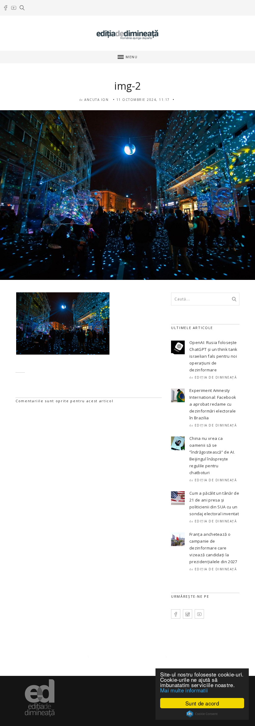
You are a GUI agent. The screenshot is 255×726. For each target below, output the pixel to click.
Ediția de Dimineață (216, 377)
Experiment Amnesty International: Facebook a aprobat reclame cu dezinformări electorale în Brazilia (212, 404)
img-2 (127, 85)
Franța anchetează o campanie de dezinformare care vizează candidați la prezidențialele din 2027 (213, 547)
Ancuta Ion (96, 99)
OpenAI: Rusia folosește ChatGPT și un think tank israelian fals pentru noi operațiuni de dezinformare (213, 356)
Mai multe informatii (184, 690)
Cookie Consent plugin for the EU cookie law (202, 713)
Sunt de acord (202, 703)
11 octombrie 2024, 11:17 (143, 99)
